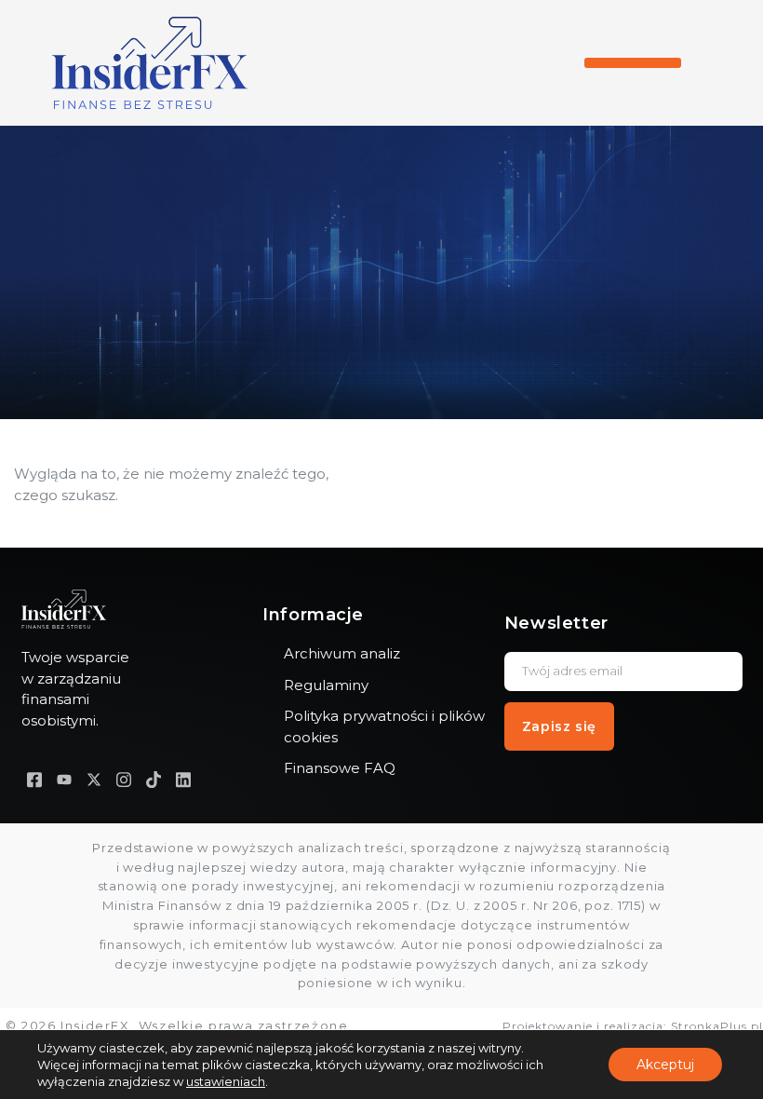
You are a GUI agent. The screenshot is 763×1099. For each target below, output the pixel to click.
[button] (632, 63)
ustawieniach (225, 1081)
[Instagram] (123, 779)
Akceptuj (665, 1064)
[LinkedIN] (183, 779)
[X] (94, 779)
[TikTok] (153, 779)
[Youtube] (64, 779)
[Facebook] (34, 779)
